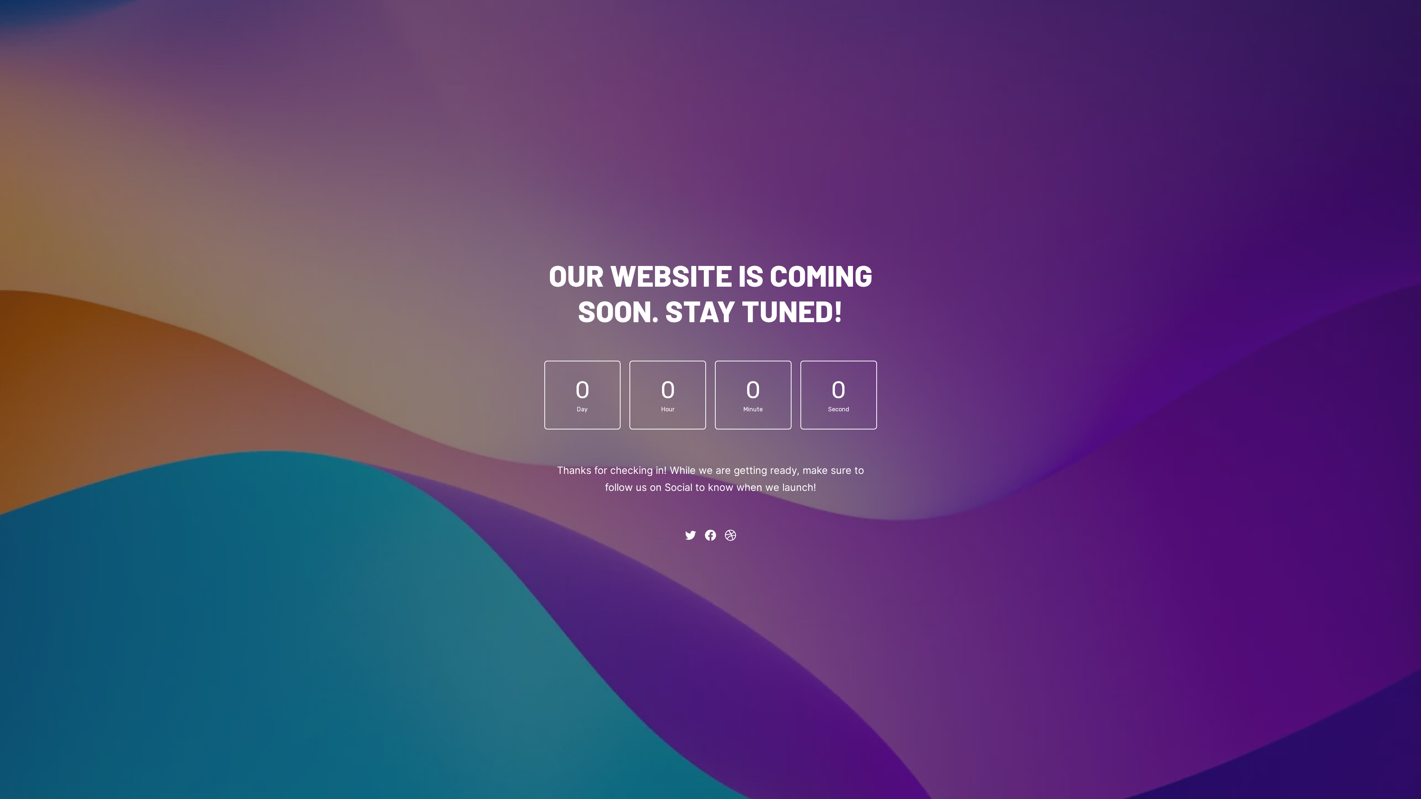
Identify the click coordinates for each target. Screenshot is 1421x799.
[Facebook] (710, 535)
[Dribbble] (730, 535)
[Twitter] (690, 535)
